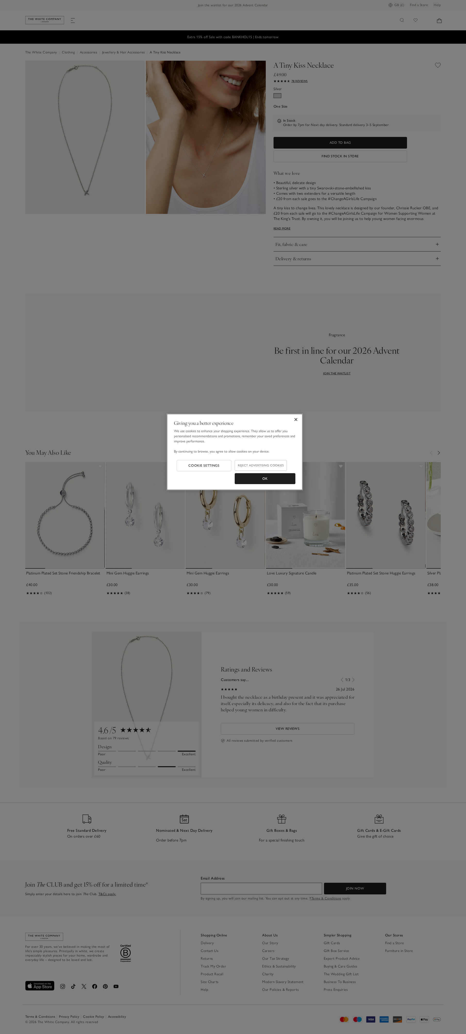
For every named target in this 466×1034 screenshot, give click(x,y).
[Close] (296, 419)
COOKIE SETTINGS (204, 465)
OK (265, 479)
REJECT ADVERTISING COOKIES (261, 465)
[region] (235, 452)
